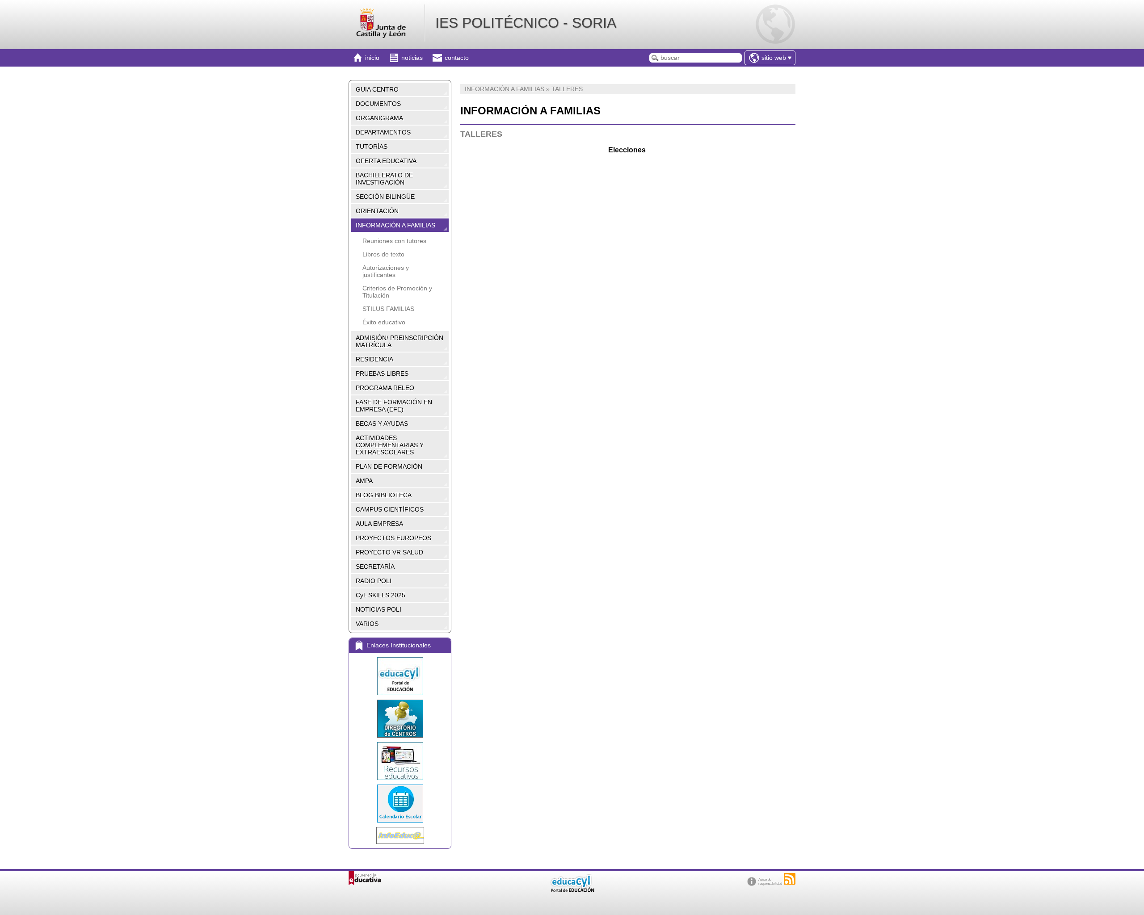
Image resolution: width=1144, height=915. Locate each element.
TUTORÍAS (371, 146)
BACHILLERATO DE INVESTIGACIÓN (384, 179)
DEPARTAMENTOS (383, 132)
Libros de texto (383, 254)
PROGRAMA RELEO (385, 387)
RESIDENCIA (374, 359)
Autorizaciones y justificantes (385, 271)
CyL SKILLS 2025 (380, 595)
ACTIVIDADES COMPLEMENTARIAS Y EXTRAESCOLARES (390, 445)
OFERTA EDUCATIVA (386, 160)
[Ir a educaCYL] (572, 890)
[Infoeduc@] (400, 835)
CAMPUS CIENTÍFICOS (390, 509)
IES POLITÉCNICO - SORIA (525, 23)
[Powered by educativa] (365, 878)
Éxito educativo (383, 322)
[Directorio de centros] (400, 719)
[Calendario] (400, 804)
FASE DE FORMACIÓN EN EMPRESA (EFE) (394, 406)
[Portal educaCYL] (400, 676)
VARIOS (367, 623)
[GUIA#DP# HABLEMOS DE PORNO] (461, 210)
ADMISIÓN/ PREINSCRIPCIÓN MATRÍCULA (399, 341)
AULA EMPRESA (379, 523)
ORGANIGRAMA (379, 118)
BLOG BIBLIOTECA (384, 495)
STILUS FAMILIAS (388, 308)
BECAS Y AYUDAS (382, 423)
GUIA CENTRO (377, 89)
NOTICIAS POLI (378, 609)
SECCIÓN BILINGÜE (385, 196)
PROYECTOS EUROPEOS (393, 537)
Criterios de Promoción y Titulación (397, 292)
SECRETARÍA (375, 566)
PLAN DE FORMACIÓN (389, 466)
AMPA (364, 480)
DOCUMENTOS (378, 103)
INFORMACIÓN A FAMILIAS (395, 225)
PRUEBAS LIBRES (382, 373)
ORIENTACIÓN (377, 210)
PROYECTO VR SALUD (389, 552)
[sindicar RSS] (789, 879)
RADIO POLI (373, 580)
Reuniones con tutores (394, 240)
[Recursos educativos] (400, 761)
